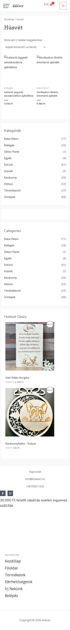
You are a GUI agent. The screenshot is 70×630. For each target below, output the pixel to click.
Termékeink (15, 575)
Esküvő (8, 164)
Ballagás (9, 145)
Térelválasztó (12, 190)
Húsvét (8, 171)
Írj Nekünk (14, 588)
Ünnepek (9, 197)
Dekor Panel (11, 151)
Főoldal (11, 568)
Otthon (8, 184)
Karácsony (10, 177)
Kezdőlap (9, 19)
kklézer (18, 6)
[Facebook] (3, 493)
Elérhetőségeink (18, 581)
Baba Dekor (11, 139)
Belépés (11, 595)
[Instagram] (10, 493)
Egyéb (8, 158)
